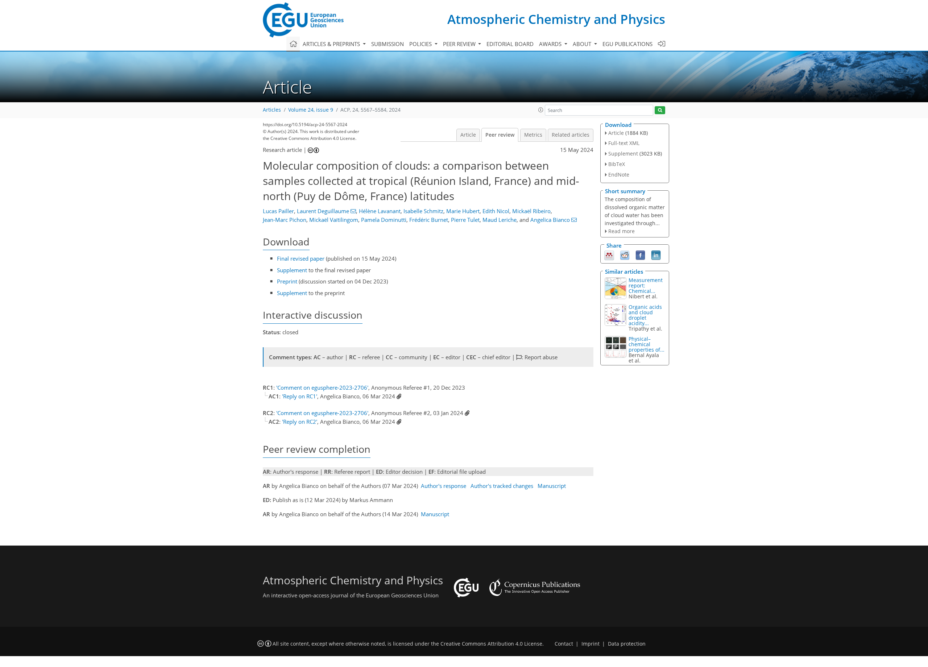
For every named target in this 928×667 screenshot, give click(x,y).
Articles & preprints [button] (332, 43)
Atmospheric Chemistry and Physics (556, 19)
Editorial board (510, 43)
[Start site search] (660, 110)
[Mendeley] (609, 254)
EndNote (618, 174)
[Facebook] (640, 254)
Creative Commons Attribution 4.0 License (491, 644)
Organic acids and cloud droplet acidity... (645, 315)
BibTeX (616, 164)
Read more (621, 231)
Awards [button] (551, 43)
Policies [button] (421, 43)
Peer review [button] (460, 43)
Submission (387, 43)
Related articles (570, 135)
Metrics (533, 135)
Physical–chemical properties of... (646, 344)
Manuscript (552, 485)
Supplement (292, 270)
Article (468, 135)
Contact (564, 644)
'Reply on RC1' (299, 396)
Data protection (627, 644)
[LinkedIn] (656, 254)
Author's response (443, 485)
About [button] (583, 43)
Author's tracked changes (502, 485)
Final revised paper (300, 258)
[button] (540, 110)
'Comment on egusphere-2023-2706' (322, 387)
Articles (272, 110)
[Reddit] (625, 254)
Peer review (499, 135)
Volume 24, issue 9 (310, 110)
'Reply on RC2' (299, 421)
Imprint (590, 644)
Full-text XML (623, 143)
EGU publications (627, 43)
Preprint (287, 281)
